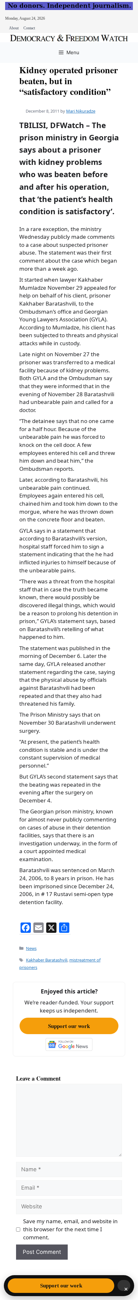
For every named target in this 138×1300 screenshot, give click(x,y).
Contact (29, 28)
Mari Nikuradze (80, 111)
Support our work (69, 1026)
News (31, 948)
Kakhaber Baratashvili (46, 960)
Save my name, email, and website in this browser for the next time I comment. (70, 1229)
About (14, 28)
